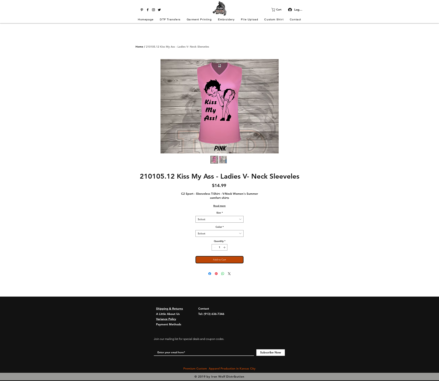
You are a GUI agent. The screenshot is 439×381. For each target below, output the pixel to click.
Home (139, 46)
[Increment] (225, 247)
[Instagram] (153, 10)
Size (219, 212)
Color (220, 226)
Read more (219, 205)
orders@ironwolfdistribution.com (220, 319)
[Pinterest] (142, 10)
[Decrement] (214, 247)
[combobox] (219, 219)
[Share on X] (229, 274)
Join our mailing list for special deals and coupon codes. (189, 339)
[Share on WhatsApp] (223, 274)
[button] (278, 9)
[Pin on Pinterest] (216, 274)
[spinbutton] (219, 247)
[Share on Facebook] (210, 274)
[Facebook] (148, 10)
